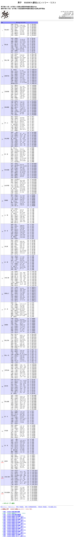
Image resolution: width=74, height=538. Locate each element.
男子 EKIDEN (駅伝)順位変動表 (12, 514)
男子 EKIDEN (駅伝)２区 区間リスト (13, 519)
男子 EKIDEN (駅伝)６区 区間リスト (13, 531)
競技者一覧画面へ (43, 506)
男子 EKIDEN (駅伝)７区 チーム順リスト (14, 536)
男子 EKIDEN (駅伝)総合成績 (11, 511)
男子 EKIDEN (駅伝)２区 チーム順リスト (14, 520)
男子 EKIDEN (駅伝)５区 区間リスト (13, 528)
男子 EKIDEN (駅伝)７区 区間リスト (13, 534)
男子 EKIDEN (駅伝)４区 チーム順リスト (14, 527)
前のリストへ (4, 506)
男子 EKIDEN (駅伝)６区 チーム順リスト (14, 533)
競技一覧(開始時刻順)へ (31, 506)
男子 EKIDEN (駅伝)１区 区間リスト (13, 516)
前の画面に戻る (52, 506)
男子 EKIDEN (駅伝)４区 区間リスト (13, 525)
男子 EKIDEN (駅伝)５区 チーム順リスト (14, 530)
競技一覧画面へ (20, 506)
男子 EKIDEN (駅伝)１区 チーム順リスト (14, 517)
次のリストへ (11, 506)
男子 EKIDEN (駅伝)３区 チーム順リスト (14, 524)
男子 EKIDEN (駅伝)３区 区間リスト (13, 522)
